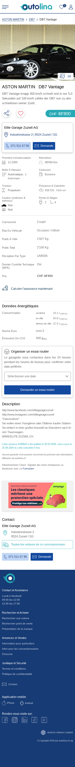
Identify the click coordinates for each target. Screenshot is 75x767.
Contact (12, 684)
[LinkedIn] (24, 720)
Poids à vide (9, 239)
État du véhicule (12, 230)
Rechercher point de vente (17, 623)
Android (29, 703)
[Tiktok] (34, 720)
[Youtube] (14, 720)
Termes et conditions (14, 668)
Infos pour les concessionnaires (20, 648)
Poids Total (8, 247)
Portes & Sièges (48, 197)
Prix (4, 276)
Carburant (45, 169)
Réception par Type (13, 256)
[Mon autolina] (71, 7)
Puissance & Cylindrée (52, 185)
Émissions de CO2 (13, 338)
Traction (6, 185)
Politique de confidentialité (17, 673)
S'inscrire (7, 654)
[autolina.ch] (36, 7)
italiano (60, 732)
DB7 (32, 19)
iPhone (10, 703)
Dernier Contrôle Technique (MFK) (18, 266)
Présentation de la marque (17, 628)
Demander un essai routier (37, 389)
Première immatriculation (16, 157)
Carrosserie (9, 222)
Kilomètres (45, 157)
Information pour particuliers (18, 643)
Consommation (11, 312)
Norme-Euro (9, 331)
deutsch (51, 732)
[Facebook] (5, 720)
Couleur (13, 199)
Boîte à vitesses (11, 169)
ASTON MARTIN (13, 19)
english (69, 732)
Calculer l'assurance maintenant (31, 288)
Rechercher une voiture (15, 618)
